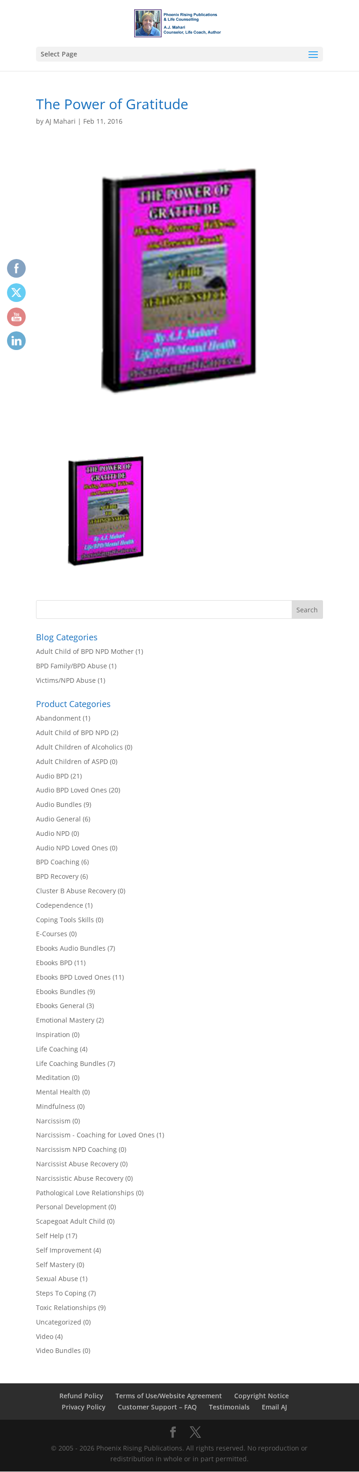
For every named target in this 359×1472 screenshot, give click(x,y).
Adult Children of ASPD (72, 761)
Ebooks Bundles (61, 991)
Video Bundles (58, 1350)
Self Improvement (64, 1250)
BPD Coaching (57, 861)
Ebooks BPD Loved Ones (73, 977)
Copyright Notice (261, 1395)
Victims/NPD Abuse (66, 680)
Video (44, 1336)
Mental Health (58, 1091)
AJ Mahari (60, 121)
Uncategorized (58, 1322)
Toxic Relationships (66, 1307)
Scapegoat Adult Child (70, 1221)
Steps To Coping (61, 1293)
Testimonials (229, 1406)
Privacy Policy (84, 1406)
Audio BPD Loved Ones (71, 789)
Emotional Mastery (65, 1020)
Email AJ (274, 1406)
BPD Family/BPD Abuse (71, 665)
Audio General (58, 818)
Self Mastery (55, 1264)
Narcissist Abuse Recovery (77, 1163)
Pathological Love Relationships (85, 1192)
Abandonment (58, 718)
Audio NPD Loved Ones (72, 847)
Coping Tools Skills (65, 919)
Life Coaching (57, 1048)
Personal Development (71, 1206)
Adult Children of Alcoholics (79, 747)
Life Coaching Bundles (71, 1063)
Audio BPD (52, 775)
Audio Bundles (59, 804)
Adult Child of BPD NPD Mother (85, 651)
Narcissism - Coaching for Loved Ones (95, 1134)
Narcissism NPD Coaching (76, 1149)
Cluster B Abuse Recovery (76, 890)
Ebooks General (60, 1005)
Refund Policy (81, 1395)
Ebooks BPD (54, 962)
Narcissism (53, 1120)
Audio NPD (53, 833)
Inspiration (53, 1034)
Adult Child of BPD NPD (72, 732)
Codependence (59, 905)
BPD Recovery (57, 876)
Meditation (53, 1077)
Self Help (50, 1235)
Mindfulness (55, 1106)
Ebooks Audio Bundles (71, 948)
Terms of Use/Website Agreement (168, 1395)
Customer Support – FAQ (157, 1406)
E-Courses (51, 933)
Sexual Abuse (57, 1278)
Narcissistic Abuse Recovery (79, 1178)
